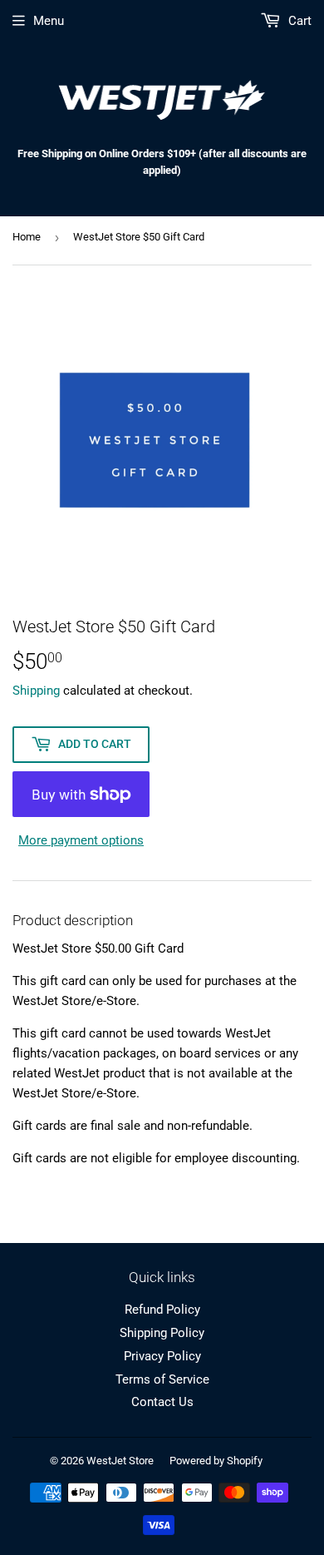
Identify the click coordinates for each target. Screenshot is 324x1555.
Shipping (36, 690)
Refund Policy (162, 1309)
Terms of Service (162, 1379)
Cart (298, 20)
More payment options (81, 840)
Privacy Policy (162, 1356)
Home (26, 236)
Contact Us (162, 1401)
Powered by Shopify (216, 1460)
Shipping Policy (162, 1332)
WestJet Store (120, 1460)
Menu (48, 20)
